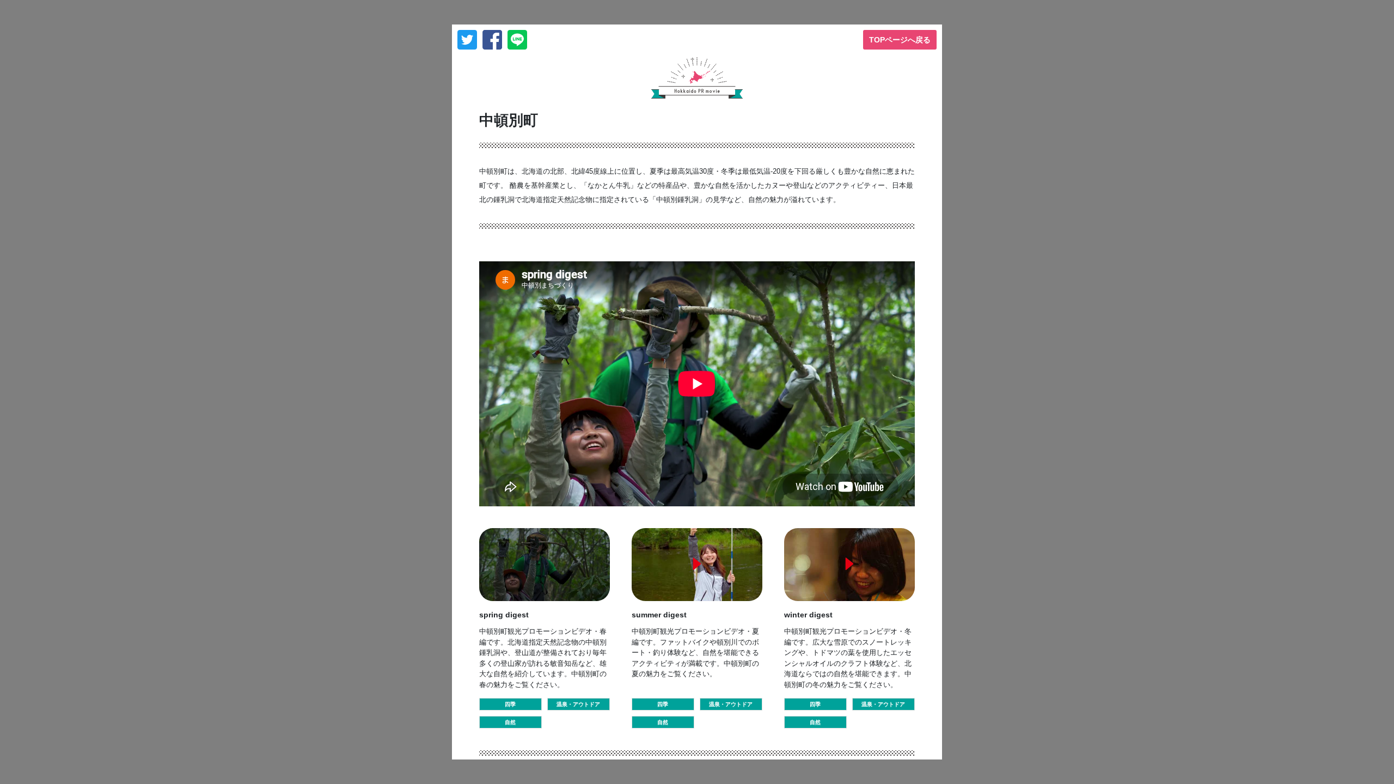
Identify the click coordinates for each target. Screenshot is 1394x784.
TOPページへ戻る (900, 39)
